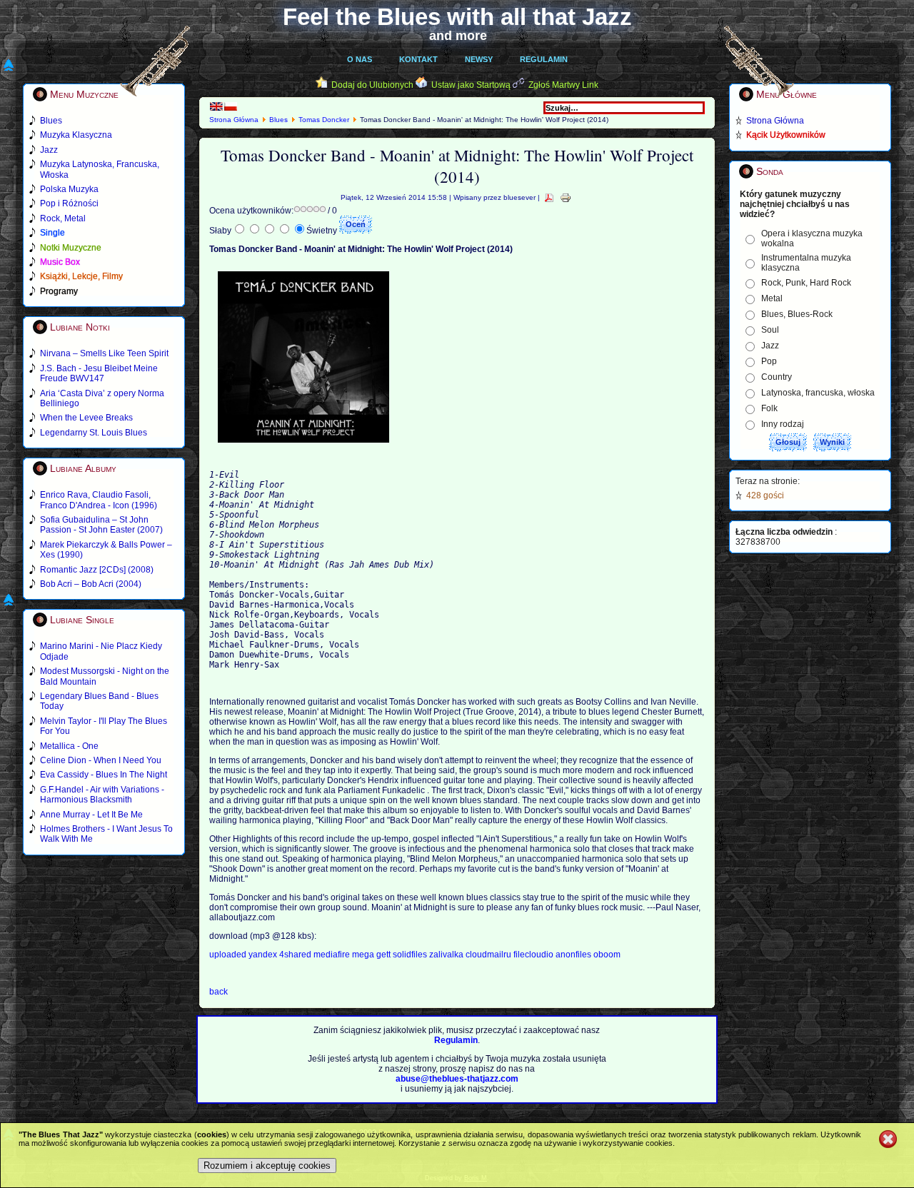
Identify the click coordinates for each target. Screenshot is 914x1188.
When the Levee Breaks (86, 418)
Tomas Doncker (323, 120)
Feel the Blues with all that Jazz (457, 17)
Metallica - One (69, 746)
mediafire (332, 955)
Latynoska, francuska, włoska (818, 393)
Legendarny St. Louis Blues (93, 433)
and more (458, 36)
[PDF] (549, 197)
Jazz (770, 346)
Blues (278, 120)
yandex (263, 955)
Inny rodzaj (782, 424)
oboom (607, 955)
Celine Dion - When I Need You (100, 760)
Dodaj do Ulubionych (372, 85)
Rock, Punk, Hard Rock (806, 283)
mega (364, 955)
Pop (769, 361)
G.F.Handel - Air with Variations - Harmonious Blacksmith (102, 795)
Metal (772, 298)
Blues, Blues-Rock (797, 314)
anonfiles (573, 955)
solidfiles (410, 955)
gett (384, 955)
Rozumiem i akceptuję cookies (267, 1165)
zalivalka (447, 955)
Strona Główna (233, 120)
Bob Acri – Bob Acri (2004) (90, 584)
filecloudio (533, 955)
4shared (296, 955)
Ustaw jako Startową (471, 85)
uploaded (228, 955)
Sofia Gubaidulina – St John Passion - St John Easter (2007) (101, 525)
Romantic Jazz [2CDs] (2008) (97, 570)
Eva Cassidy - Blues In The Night (103, 775)
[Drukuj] (565, 197)
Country (776, 377)
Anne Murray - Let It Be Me (91, 815)
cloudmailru (489, 955)
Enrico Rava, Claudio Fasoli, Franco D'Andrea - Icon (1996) (98, 500)
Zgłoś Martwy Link (563, 85)
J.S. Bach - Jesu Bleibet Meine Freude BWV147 (99, 373)
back (218, 992)
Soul (770, 330)
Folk (769, 408)
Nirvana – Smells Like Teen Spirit (104, 353)
